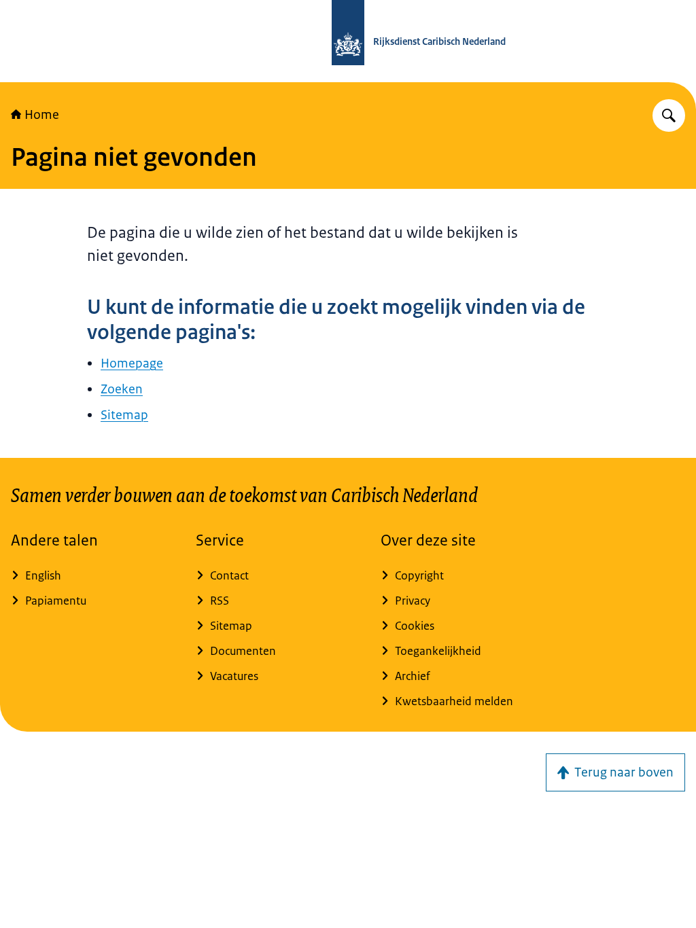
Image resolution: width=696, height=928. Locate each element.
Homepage (132, 363)
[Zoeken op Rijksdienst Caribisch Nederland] (668, 115)
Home (41, 115)
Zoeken (122, 389)
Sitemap (124, 415)
